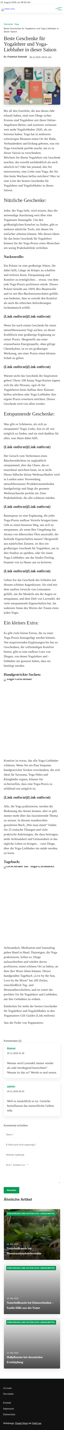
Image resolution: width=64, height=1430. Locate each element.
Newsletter (8, 1394)
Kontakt (7, 1402)
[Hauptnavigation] (57, 8)
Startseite (8, 24)
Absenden (11, 1190)
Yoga (16, 24)
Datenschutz (9, 1414)
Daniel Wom (21, 1423)
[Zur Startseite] (8, 8)
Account (7, 1388)
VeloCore (36, 1423)
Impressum (8, 1408)
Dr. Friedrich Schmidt (15, 57)
